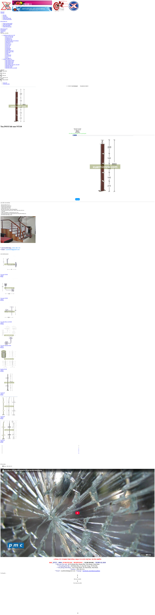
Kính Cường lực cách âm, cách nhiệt (12, 64)
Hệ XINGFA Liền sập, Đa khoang (12, 40)
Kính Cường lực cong (9, 61)
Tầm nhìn (5, 16)
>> (78, 453)
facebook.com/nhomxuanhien (91, 571)
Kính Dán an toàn (8, 66)
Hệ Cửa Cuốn (8, 45)
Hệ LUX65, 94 (8, 43)
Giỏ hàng (77, 132)
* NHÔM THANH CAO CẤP (9, 35)
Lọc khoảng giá (74, 86)
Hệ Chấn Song (8, 48)
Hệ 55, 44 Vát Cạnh (9, 36)
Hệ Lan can (7, 47)
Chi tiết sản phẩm (6, 83)
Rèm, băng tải (8, 58)
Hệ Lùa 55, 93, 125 (9, 37)
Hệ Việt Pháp (7, 49)
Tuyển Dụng (2, 30)
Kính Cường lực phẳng (9, 60)
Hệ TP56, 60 (7, 42)
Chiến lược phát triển (7, 18)
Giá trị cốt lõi (5, 17)
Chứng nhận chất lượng (7, 24)
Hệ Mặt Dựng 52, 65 (9, 50)
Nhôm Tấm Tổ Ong (9, 41)
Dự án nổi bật (3, 29)
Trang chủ (2, 11)
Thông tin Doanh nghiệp (7, 23)
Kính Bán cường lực (9, 65)
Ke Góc (6, 57)
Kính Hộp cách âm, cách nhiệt (11, 67)
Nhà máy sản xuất (3, 28)
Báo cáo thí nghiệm (6, 25)
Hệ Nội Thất (7, 52)
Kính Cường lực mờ (9, 63)
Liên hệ (1, 32)
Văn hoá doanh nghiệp (7, 19)
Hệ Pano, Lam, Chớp (9, 51)
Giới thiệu (2, 12)
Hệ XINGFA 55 (8, 38)
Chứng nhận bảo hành (7, 26)
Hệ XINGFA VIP (8, 39)
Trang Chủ (5, 82)
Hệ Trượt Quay (8, 54)
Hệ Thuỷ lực (7, 46)
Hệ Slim (6, 53)
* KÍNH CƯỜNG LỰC (7, 59)
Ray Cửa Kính (8, 55)
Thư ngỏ (4, 15)
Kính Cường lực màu (9, 62)
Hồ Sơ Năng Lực (3, 21)
